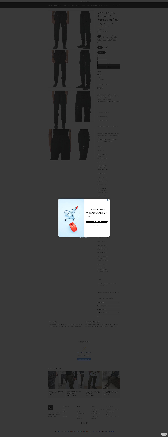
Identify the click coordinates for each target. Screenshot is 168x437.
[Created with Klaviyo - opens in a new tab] (84, 237)
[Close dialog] (108, 200)
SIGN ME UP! (97, 221)
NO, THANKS (97, 225)
